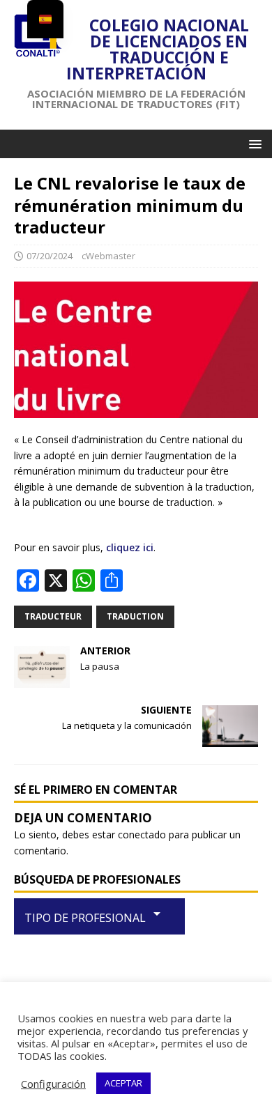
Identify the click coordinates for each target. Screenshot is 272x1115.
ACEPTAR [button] (123, 1083)
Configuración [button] (53, 1083)
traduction (135, 616)
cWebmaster (108, 255)
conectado (142, 834)
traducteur (53, 616)
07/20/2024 (50, 255)
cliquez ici (129, 547)
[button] (253, 143)
